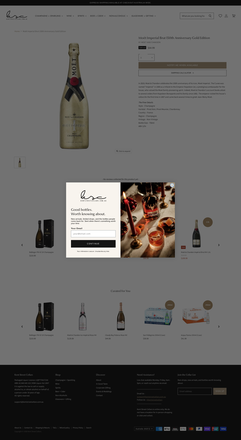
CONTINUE (93, 244)
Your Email (77, 228)
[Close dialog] (172, 185)
